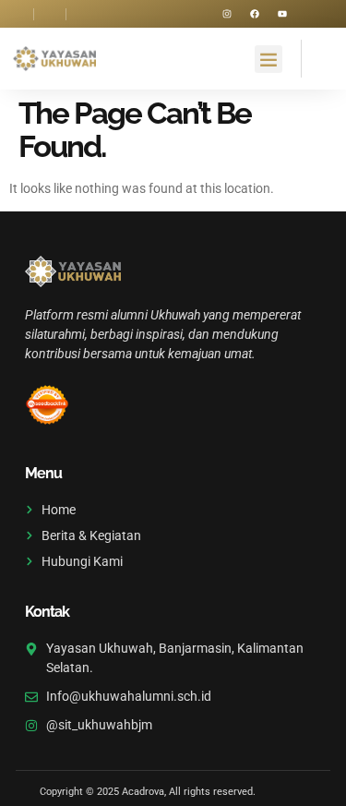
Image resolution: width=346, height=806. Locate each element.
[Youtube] (282, 14)
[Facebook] (254, 14)
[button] (268, 59)
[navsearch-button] (318, 56)
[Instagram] (227, 14)
